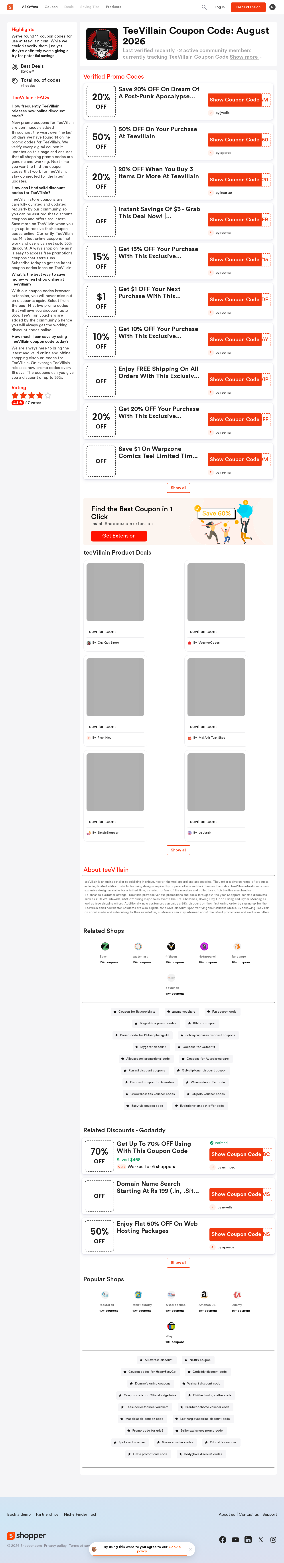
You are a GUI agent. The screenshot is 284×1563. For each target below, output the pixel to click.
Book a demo (19, 1514)
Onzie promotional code (150, 1454)
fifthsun (171, 956)
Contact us (249, 1514)
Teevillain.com (101, 631)
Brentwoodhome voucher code (207, 1407)
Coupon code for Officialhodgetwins (150, 1395)
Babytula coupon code (147, 1105)
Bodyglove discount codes (203, 1454)
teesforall (106, 1305)
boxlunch (172, 988)
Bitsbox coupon (204, 1023)
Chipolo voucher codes (208, 1094)
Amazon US (207, 1305)
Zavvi (103, 956)
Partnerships (47, 1514)
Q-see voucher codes (177, 1442)
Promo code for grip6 (148, 1430)
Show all (178, 488)
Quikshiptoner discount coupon (204, 1070)
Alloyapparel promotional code (148, 1058)
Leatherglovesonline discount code (205, 1418)
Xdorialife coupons (223, 1442)
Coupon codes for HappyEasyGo (152, 1371)
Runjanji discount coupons (147, 1070)
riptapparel (207, 956)
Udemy (237, 1305)
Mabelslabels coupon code (144, 1418)
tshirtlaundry (142, 1305)
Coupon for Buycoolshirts (136, 1011)
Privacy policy (55, 1545)
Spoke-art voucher (132, 1442)
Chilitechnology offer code (212, 1395)
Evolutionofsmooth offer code (202, 1105)
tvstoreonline (175, 1305)
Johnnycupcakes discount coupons (210, 1035)
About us (227, 1514)
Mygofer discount (153, 1047)
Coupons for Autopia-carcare (208, 1058)
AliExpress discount (159, 1360)
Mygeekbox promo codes (158, 1023)
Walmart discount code (203, 1383)
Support (269, 1514)
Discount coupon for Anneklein (152, 1082)
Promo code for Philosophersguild (144, 1035)
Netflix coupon (200, 1360)
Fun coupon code (224, 1011)
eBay (169, 1336)
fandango (239, 956)
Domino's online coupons (152, 1383)
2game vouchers (183, 1011)
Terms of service (82, 1545)
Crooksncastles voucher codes (152, 1094)
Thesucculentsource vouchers (147, 1407)
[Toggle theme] (272, 7)
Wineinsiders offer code (208, 1082)
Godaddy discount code (210, 1371)
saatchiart (140, 956)
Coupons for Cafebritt (199, 1047)
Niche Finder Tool (80, 1514)
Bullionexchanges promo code (201, 1430)
